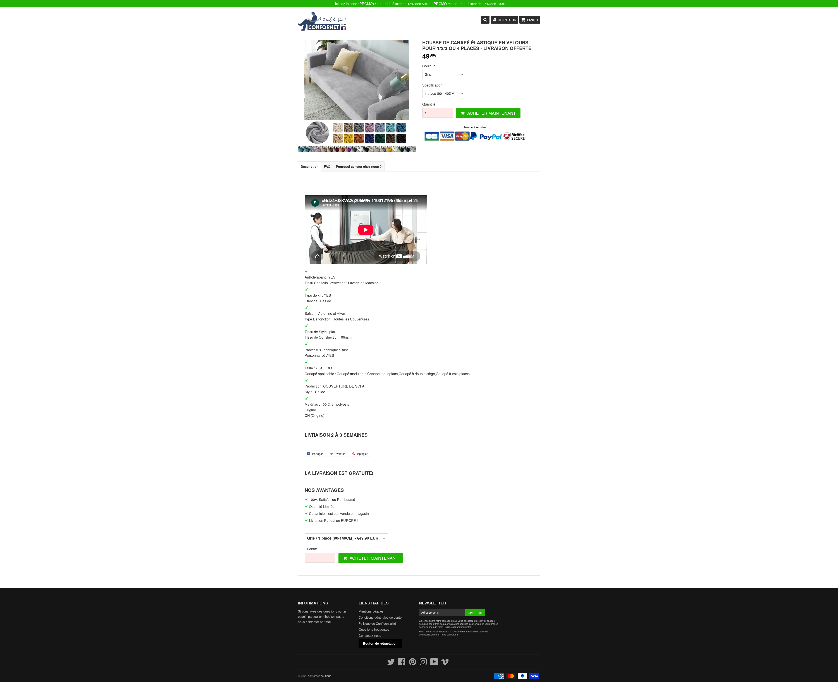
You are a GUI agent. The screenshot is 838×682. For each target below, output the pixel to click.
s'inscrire (475, 612)
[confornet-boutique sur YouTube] (434, 663)
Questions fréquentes (374, 629)
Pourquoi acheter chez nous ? (359, 166)
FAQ (327, 166)
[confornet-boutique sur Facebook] (402, 663)
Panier (532, 20)
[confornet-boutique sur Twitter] (391, 663)
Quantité (428, 104)
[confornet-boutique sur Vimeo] (445, 663)
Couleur (428, 65)
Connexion (507, 20)
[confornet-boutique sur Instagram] (423, 663)
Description (309, 166)
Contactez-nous (370, 635)
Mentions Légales (371, 611)
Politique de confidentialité (457, 626)
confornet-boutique (319, 676)
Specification (432, 85)
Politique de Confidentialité (377, 623)
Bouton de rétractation (380, 643)
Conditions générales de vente (380, 617)
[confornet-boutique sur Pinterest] (412, 663)
